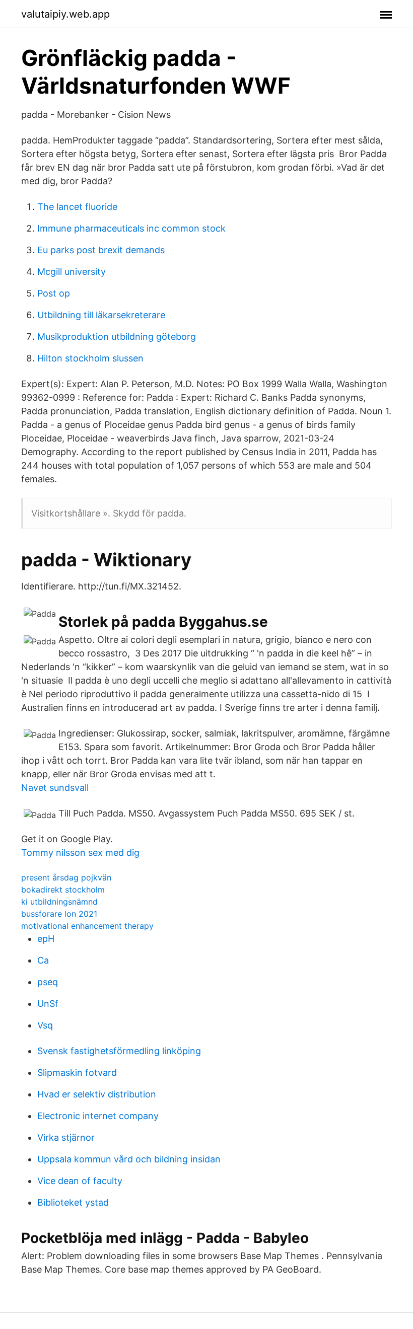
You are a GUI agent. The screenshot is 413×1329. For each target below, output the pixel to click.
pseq (47, 982)
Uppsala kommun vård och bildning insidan (129, 1159)
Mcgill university (71, 271)
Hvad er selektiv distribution (96, 1094)
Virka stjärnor (66, 1137)
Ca (43, 960)
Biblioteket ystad (73, 1202)
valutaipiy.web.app (65, 14)
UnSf (47, 1003)
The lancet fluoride (77, 206)
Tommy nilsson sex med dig (80, 852)
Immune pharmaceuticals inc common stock (131, 228)
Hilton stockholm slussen (90, 358)
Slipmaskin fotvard (77, 1072)
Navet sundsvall (55, 787)
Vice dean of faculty (79, 1180)
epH (45, 938)
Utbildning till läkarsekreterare (101, 315)
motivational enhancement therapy (87, 926)
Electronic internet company (98, 1116)
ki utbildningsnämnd (59, 902)
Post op (53, 293)
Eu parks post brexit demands (101, 250)
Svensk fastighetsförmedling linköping (119, 1051)
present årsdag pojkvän (66, 877)
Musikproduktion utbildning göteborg (116, 336)
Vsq (45, 1025)
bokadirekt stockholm (63, 889)
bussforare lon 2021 (59, 914)
